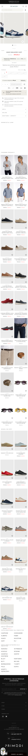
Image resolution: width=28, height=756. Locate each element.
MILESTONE (17, 638)
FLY (15, 641)
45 (4, 76)
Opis (4, 109)
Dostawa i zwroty (9, 115)
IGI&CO (3, 638)
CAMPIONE (4, 633)
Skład (4, 112)
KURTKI (16, 666)
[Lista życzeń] (12, 173)
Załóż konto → (23, 80)
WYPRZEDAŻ (18, 649)
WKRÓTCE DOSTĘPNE (4, 655)
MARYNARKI (18, 659)
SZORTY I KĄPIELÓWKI (5, 670)
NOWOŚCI (4, 649)
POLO (3, 666)
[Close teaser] (7, 752)
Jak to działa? (14, 62)
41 (4, 73)
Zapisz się (22, 688)
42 (10, 73)
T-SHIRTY (17, 664)
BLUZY (3, 659)
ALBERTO (4, 635)
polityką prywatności (18, 694)
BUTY (3, 661)
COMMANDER (18, 633)
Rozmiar (14, 69)
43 (17, 73)
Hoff (2, 50)
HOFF (3, 641)
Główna (13, 48)
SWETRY (16, 654)
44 (23, 73)
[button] (17, 754)
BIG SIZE (16, 661)
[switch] (3, 754)
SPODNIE (17, 651)
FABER (16, 635)
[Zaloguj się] (25, 10)
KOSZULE (4, 651)
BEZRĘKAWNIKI (6, 664)
